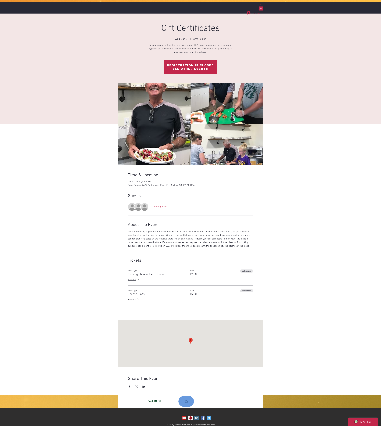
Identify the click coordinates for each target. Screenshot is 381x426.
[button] (260, 7)
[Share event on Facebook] (129, 387)
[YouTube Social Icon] (184, 418)
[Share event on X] (136, 387)
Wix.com (211, 424)
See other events (190, 69)
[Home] (186, 401)
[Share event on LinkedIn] (143, 387)
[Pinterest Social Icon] (190, 418)
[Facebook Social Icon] (203, 418)
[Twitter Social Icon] (209, 418)
